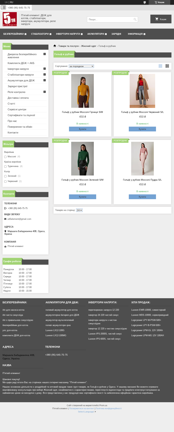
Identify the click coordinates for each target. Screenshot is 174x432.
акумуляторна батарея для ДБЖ (62, 315)
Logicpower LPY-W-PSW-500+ (146, 320)
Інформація (135, 34)
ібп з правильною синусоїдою (18, 320)
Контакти (13, 132)
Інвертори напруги (68, 34)
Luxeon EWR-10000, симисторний (148, 310)
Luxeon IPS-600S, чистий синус (104, 339)
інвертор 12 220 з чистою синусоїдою (107, 328)
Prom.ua (103, 405)
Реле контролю (16, 92)
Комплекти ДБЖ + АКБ (21, 63)
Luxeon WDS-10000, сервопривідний (149, 315)
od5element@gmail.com (19, 219)
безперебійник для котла (15, 325)
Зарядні (116, 34)
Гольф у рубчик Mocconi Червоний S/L (142, 112)
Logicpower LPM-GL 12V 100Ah (147, 330)
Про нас (12, 120)
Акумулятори (95, 34)
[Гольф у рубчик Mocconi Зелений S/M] (83, 159)
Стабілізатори (40, 34)
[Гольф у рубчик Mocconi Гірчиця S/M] (83, 91)
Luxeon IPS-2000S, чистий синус (105, 333)
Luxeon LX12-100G (55, 330)
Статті (11, 103)
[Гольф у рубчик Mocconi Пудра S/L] (142, 159)
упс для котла (10, 330)
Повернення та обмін (20, 126)
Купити (82, 129)
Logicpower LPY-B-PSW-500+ (146, 325)
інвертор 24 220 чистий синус (103, 315)
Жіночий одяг (88, 46)
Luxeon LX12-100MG (56, 335)
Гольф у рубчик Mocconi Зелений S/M (82, 179)
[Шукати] (135, 19)
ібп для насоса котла (13, 310)
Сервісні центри (17, 109)
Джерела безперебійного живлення (22, 56)
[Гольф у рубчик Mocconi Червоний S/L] (142, 91)
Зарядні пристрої (17, 86)
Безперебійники (13, 34)
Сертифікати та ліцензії (21, 115)
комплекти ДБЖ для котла (16, 335)
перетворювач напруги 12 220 (103, 310)
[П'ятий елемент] (10, 19)
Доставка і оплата (18, 97)
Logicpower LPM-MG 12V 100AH (147, 335)
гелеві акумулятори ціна (58, 325)
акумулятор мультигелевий (60, 320)
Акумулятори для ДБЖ (21, 80)
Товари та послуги (68, 46)
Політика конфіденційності (109, 408)
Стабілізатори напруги (21, 74)
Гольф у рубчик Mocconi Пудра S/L (142, 179)
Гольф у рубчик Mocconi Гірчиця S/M (82, 112)
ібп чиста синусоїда (13, 315)
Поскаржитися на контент (81, 408)
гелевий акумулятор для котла (61, 310)
